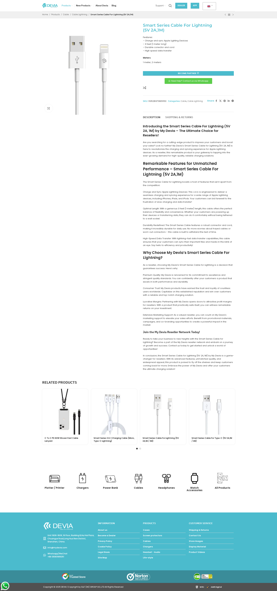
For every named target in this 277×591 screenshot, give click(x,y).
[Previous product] (225, 15)
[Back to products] (229, 15)
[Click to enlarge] (49, 108)
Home (45, 14)
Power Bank (110, 488)
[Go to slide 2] (140, 448)
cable (196, 192)
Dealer (181, 5)
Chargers (82, 488)
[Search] (170, 5)
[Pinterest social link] (225, 101)
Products (55, 14)
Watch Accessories (194, 489)
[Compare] (144, 87)
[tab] (151, 116)
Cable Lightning (79, 14)
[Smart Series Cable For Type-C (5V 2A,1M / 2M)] (212, 412)
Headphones (166, 488)
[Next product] (233, 15)
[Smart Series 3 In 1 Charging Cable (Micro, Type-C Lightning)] (114, 412)
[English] (209, 6)
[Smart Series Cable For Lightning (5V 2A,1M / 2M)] (163, 412)
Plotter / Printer (54, 488)
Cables (138, 488)
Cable (66, 14)
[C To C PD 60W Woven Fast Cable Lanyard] (65, 412)
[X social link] (220, 101)
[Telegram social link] (233, 101)
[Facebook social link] (216, 101)
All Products (222, 488)
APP (195, 5)
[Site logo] (50, 5)
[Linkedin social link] (229, 101)
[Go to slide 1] (137, 448)
